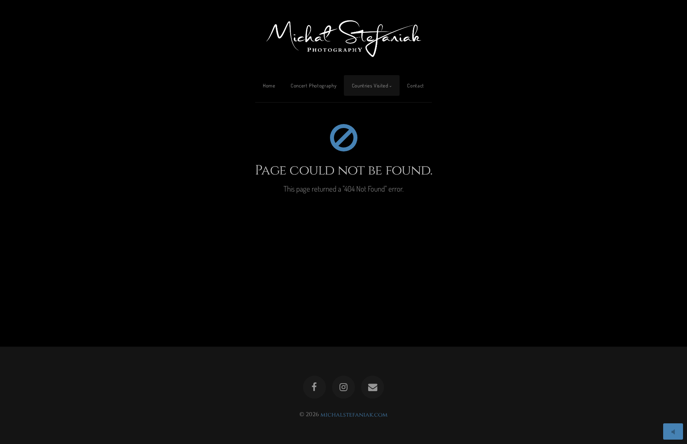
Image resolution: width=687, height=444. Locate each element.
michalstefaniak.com (354, 414)
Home (269, 85)
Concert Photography (313, 85)
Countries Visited (370, 85)
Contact (415, 85)
